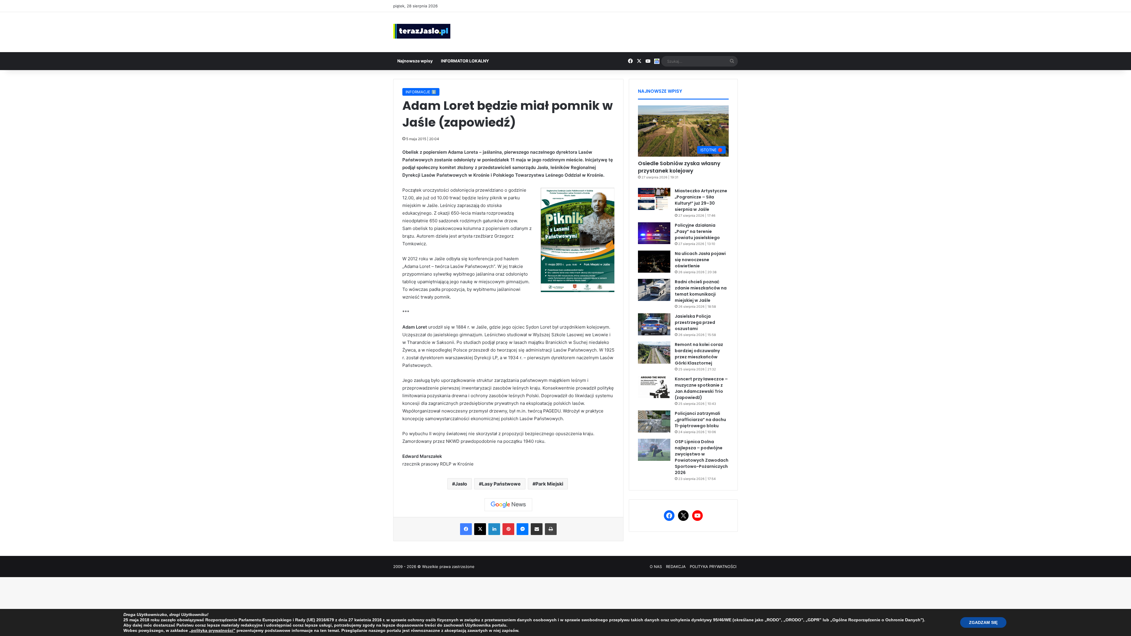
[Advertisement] (624, 31)
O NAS (656, 566)
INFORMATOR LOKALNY (465, 60)
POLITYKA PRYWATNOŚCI (713, 566)
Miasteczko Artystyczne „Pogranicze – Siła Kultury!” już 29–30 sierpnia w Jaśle (701, 200)
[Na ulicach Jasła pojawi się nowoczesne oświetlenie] (654, 262)
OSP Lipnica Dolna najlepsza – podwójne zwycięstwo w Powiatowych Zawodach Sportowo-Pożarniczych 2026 (701, 457)
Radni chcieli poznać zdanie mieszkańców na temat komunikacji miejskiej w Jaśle (701, 291)
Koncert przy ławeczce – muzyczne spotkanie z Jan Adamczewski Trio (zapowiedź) (701, 388)
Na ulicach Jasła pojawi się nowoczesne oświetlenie (700, 260)
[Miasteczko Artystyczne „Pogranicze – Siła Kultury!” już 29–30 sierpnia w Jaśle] (654, 199)
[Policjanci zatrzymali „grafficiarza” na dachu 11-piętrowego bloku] (654, 421)
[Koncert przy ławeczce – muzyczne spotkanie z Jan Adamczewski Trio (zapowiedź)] (654, 387)
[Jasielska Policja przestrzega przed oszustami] (654, 324)
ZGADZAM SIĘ (983, 622)
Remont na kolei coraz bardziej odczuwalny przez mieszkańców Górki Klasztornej (699, 354)
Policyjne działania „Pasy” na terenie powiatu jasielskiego (697, 231)
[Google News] (508, 504)
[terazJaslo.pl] (421, 31)
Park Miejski (549, 484)
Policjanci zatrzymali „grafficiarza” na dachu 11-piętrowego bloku (700, 419)
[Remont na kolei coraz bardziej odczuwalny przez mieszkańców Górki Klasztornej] (654, 353)
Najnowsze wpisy (415, 60)
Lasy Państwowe (501, 484)
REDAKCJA (676, 566)
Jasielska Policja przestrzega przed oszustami (695, 322)
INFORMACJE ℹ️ (421, 92)
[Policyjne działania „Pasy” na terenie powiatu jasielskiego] (654, 233)
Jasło (461, 484)
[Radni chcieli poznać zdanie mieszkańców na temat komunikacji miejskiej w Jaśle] (654, 290)
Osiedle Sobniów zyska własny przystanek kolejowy (679, 167)
